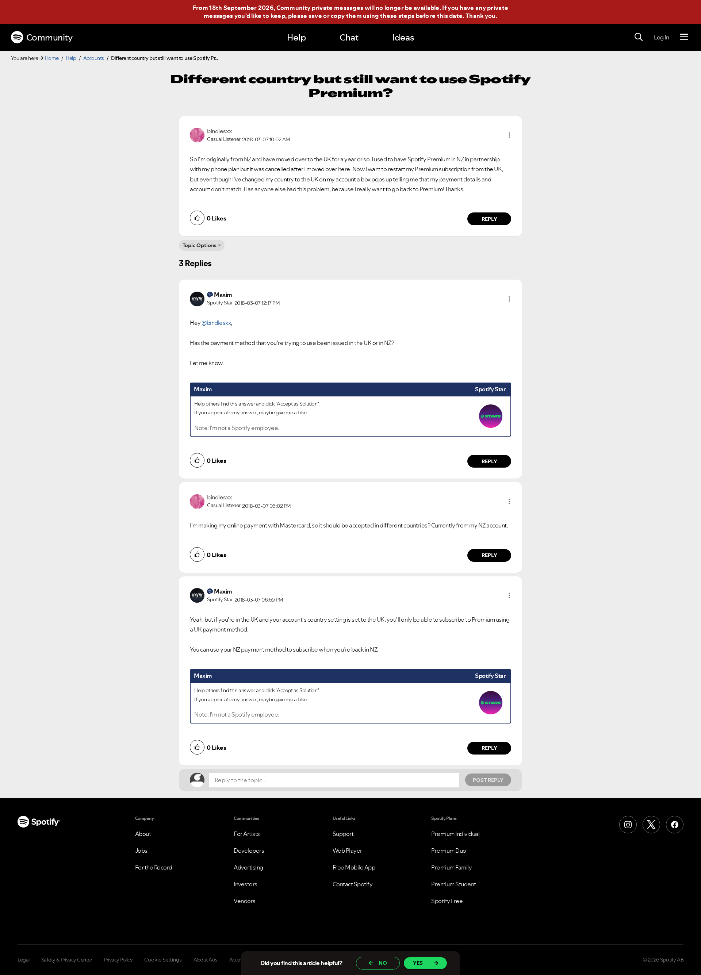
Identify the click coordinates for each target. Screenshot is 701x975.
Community (49, 37)
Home (52, 58)
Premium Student (453, 884)
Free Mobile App (354, 867)
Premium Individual (455, 834)
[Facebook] (674, 824)
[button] (509, 135)
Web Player (347, 851)
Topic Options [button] (200, 245)
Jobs (141, 851)
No (383, 963)
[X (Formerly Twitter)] (651, 824)
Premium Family (451, 867)
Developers (249, 851)
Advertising (248, 867)
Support (343, 834)
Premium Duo (448, 851)
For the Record (153, 867)
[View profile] (197, 134)
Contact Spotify (353, 884)
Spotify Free (447, 901)
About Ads (206, 959)
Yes (418, 963)
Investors (245, 884)
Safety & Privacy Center (66, 959)
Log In (661, 37)
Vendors (245, 901)
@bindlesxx (216, 323)
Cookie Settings (163, 959)
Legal (24, 959)
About (143, 834)
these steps (397, 16)
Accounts (93, 58)
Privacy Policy (118, 959)
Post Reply (488, 780)
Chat (349, 37)
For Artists (247, 834)
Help (296, 37)
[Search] (638, 37)
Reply (489, 219)
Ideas (403, 37)
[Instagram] (628, 824)
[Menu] (684, 37)
